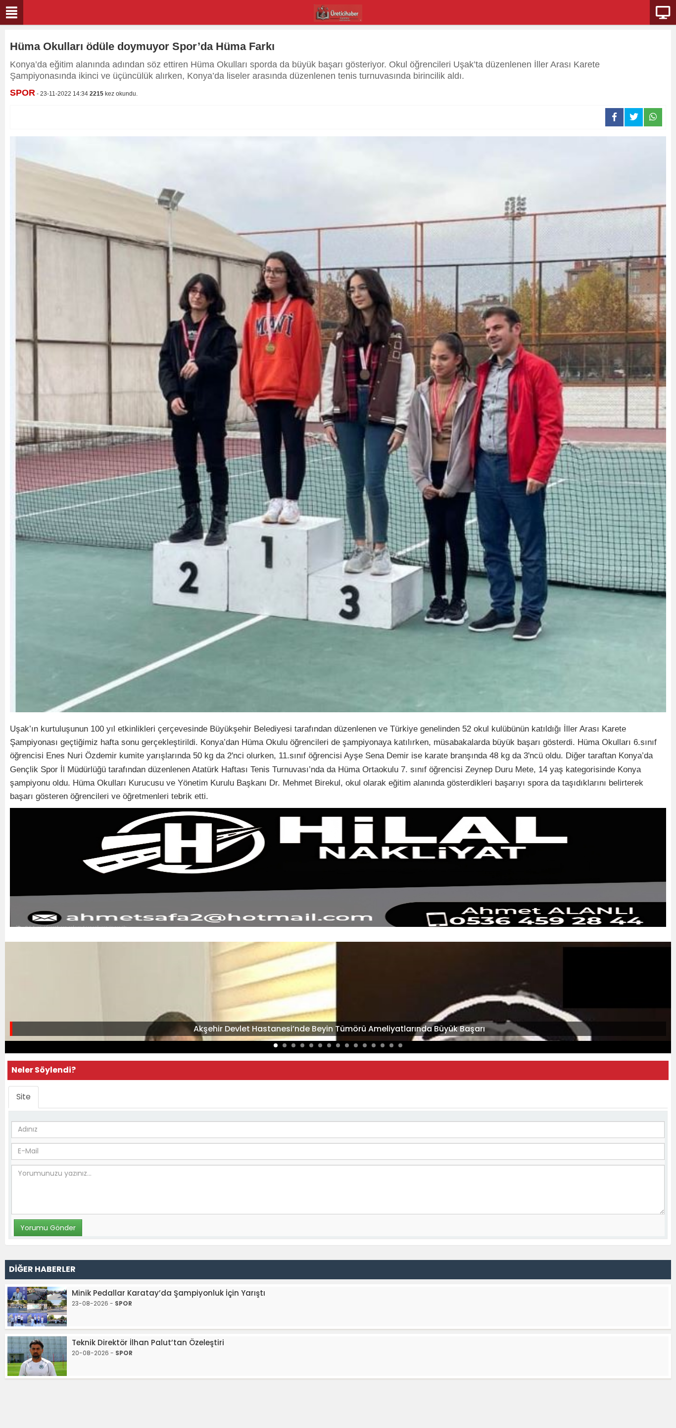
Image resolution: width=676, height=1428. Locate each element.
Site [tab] (23, 1096)
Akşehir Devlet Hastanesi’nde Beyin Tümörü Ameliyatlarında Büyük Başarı (339, 1028)
